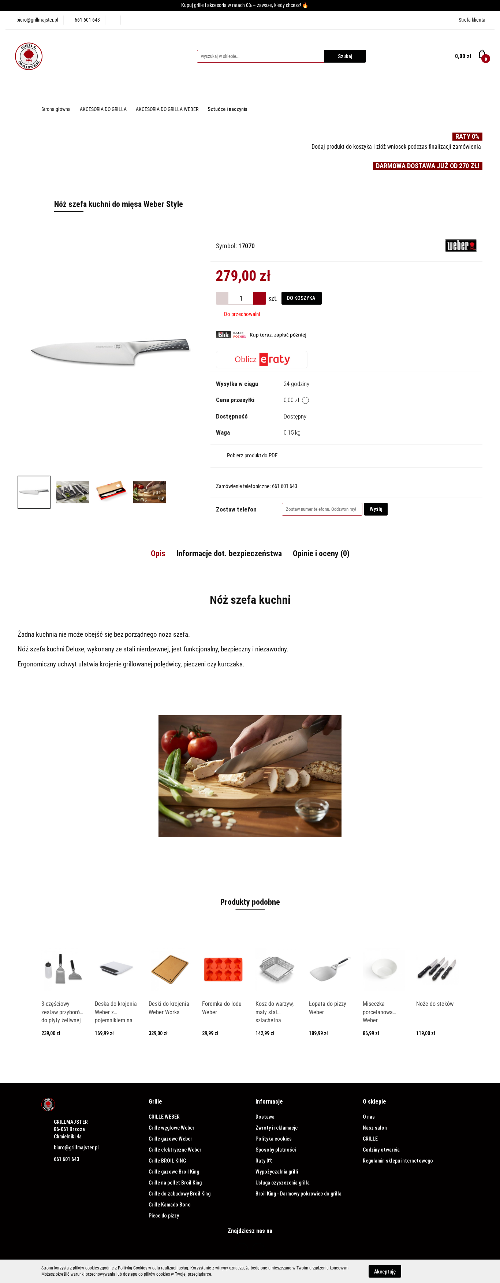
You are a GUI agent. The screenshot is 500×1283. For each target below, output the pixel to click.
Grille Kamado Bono (170, 1205)
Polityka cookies (273, 1139)
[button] (155, 1102)
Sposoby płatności (275, 1150)
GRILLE (370, 1139)
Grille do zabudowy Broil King (179, 1194)
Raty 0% (264, 1161)
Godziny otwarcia (381, 1150)
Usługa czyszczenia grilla (282, 1183)
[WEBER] (461, 245)
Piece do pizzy (164, 1216)
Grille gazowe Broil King (174, 1172)
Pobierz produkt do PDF (252, 455)
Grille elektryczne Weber (175, 1150)
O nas (369, 1117)
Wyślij (376, 509)
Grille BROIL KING (167, 1161)
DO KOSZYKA (301, 298)
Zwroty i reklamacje (276, 1128)
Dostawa (265, 1117)
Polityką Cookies (132, 1268)
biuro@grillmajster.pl (76, 1147)
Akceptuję (385, 1271)
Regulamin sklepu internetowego (398, 1161)
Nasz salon (375, 1128)
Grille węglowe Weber (171, 1128)
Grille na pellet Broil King (175, 1183)
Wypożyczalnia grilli (276, 1172)
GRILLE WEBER (164, 1117)
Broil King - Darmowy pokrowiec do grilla (298, 1194)
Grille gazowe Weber (170, 1139)
